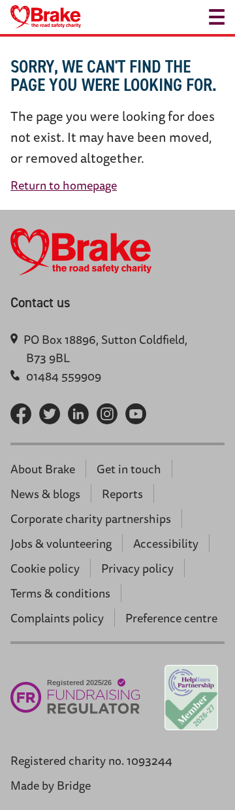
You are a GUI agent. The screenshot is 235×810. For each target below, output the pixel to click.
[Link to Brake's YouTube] (135, 413)
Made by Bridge (50, 785)
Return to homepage (63, 185)
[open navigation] (217, 17)
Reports (122, 493)
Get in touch (129, 469)
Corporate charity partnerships (90, 518)
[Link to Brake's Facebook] (20, 413)
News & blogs (45, 493)
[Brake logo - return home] (45, 17)
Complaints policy (57, 618)
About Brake (42, 469)
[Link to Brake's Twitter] (49, 413)
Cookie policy (45, 568)
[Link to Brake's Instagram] (107, 413)
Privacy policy (137, 568)
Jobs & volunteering (61, 543)
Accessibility (165, 543)
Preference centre (171, 618)
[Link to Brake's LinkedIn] (78, 413)
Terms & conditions (60, 593)
